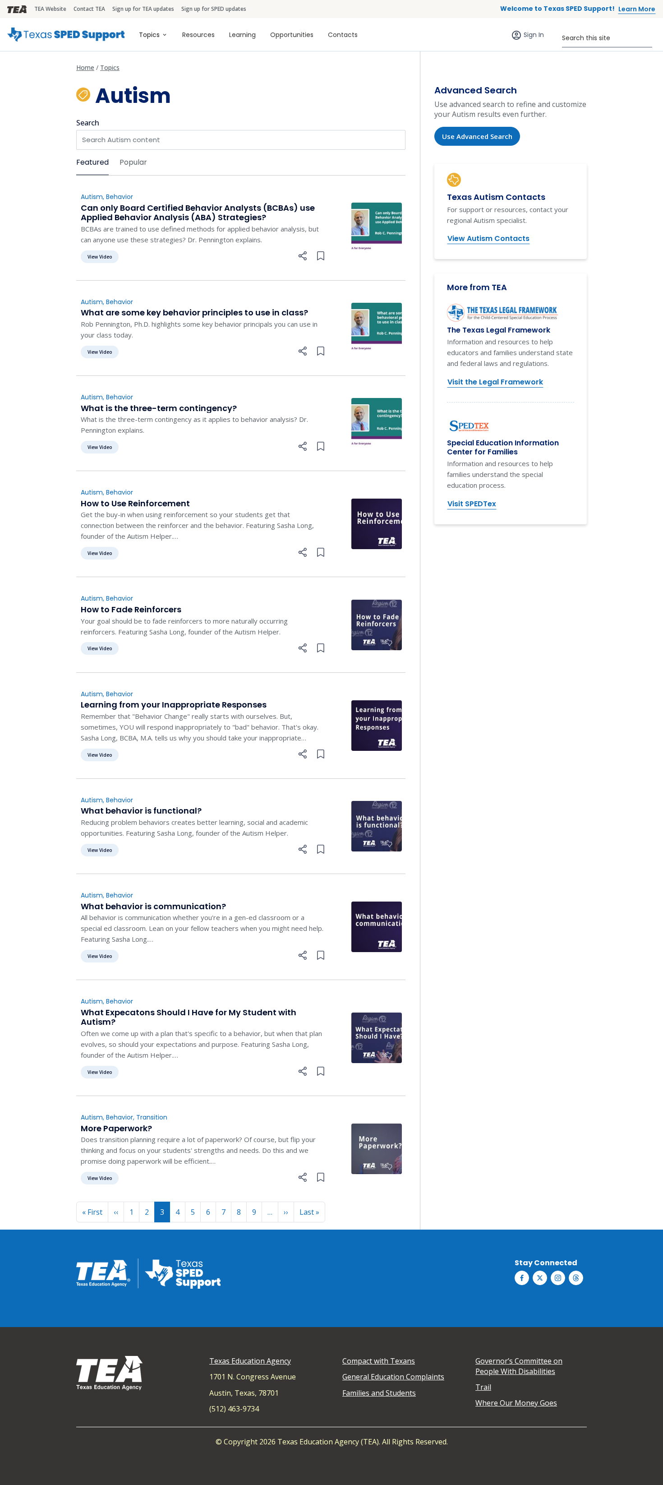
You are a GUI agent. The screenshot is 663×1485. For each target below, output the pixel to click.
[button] (302, 256)
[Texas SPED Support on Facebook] (522, 1278)
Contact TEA (89, 9)
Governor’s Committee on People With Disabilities (518, 1366)
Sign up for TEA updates (143, 9)
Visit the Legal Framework (495, 382)
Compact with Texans (378, 1361)
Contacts (343, 34)
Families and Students (379, 1393)
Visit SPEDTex (471, 504)
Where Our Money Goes (516, 1403)
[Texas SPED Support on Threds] (576, 1278)
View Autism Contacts (488, 238)
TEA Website (50, 9)
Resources (198, 34)
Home (85, 67)
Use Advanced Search (477, 136)
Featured (92, 162)
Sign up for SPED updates (213, 9)
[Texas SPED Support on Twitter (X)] (540, 1278)
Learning (242, 34)
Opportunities (291, 34)
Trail (483, 1387)
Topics (149, 34)
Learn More (636, 9)
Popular (133, 162)
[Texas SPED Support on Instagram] (558, 1278)
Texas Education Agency (250, 1361)
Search (87, 123)
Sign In (534, 34)
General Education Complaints (393, 1377)
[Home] (65, 34)
